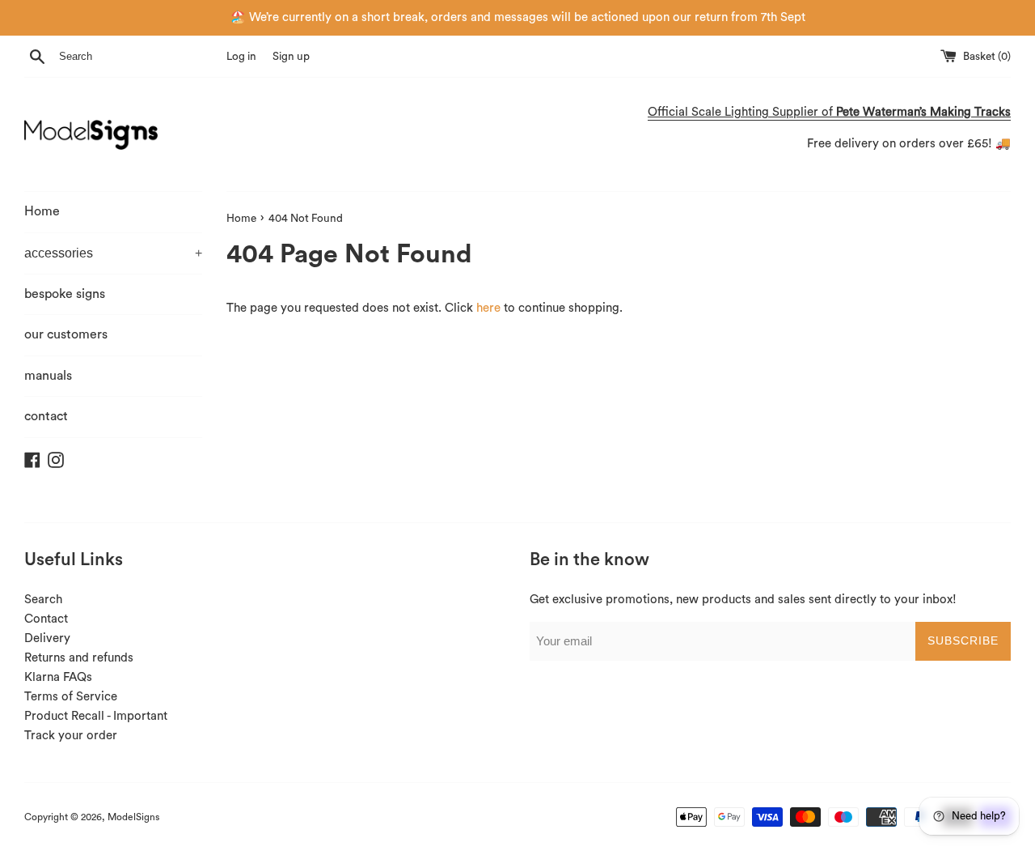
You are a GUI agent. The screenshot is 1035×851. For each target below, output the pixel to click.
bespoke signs (64, 293)
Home (42, 211)
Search (43, 600)
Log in (241, 56)
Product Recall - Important (95, 716)
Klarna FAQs (58, 677)
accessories (113, 253)
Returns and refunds (78, 658)
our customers (66, 334)
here (488, 308)
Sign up (291, 56)
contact (46, 416)
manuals (48, 375)
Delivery (47, 638)
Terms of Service (70, 697)
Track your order (70, 736)
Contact (46, 619)
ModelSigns (133, 817)
